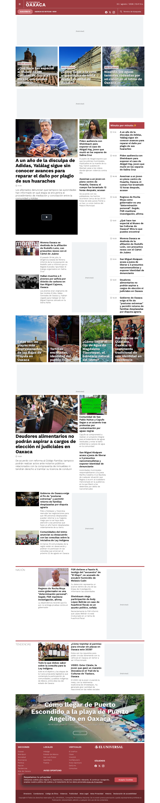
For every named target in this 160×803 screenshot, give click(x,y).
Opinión (21, 774)
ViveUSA (72, 757)
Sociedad (22, 757)
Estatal (21, 751)
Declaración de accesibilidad (124, 794)
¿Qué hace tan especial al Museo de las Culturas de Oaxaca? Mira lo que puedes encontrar (35, 75)
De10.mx (72, 765)
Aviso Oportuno (75, 763)
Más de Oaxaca (24, 64)
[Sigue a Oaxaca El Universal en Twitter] (111, 12)
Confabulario (74, 760)
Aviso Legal (84, 794)
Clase (71, 754)
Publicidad (73, 794)
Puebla (46, 763)
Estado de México (50, 754)
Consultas (73, 768)
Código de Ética (51, 794)
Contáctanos (38, 794)
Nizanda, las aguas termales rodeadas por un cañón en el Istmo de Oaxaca (123, 77)
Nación (21, 765)
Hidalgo (46, 751)
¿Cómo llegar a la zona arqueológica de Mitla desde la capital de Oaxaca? (78, 77)
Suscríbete (25, 12)
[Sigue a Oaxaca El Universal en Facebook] (107, 12)
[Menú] (20, 4)
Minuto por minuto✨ (123, 125)
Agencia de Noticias (43, 12)
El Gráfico (73, 751)
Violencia (63, 794)
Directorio (28, 794)
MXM (54, 12)
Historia (108, 794)
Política (21, 763)
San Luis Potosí (49, 757)
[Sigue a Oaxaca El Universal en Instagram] (114, 12)
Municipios (22, 760)
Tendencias (22, 768)
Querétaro (47, 760)
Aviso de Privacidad (94, 782)
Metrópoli (22, 754)
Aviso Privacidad (96, 794)
